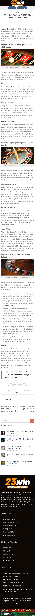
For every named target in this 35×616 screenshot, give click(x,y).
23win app (14, 601)
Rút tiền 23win (7, 557)
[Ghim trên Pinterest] (22, 384)
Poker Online (18, 372)
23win (12, 87)
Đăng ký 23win (8, 548)
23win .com (22, 601)
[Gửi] (32, 420)
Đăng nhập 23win (8, 560)
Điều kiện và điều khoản (10, 522)
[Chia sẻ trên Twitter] (15, 384)
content (26, 23)
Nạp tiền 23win (8, 554)
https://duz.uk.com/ (15, 576)
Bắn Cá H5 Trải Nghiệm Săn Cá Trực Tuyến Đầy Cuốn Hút (18, 447)
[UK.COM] (17, 3)
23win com (23, 598)
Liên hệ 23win (7, 529)
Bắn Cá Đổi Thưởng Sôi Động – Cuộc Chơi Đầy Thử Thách (20, 455)
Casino (17, 12)
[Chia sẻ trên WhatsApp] (9, 384)
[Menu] (2, 3)
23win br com (24, 573)
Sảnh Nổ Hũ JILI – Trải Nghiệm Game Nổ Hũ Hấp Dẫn (20, 440)
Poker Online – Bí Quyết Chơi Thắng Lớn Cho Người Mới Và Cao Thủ (8, 409)
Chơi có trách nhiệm (9, 535)
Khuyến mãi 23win (9, 532)
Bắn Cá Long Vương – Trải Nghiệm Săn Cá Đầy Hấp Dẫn (19, 462)
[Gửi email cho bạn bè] (19, 384)
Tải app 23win (7, 551)
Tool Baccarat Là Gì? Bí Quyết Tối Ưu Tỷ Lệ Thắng (26, 409)
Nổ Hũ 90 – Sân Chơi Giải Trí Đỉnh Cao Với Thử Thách (20, 432)
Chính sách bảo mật (9, 519)
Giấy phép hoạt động (10, 525)
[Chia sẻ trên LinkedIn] (25, 384)
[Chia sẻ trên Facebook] (12, 384)
